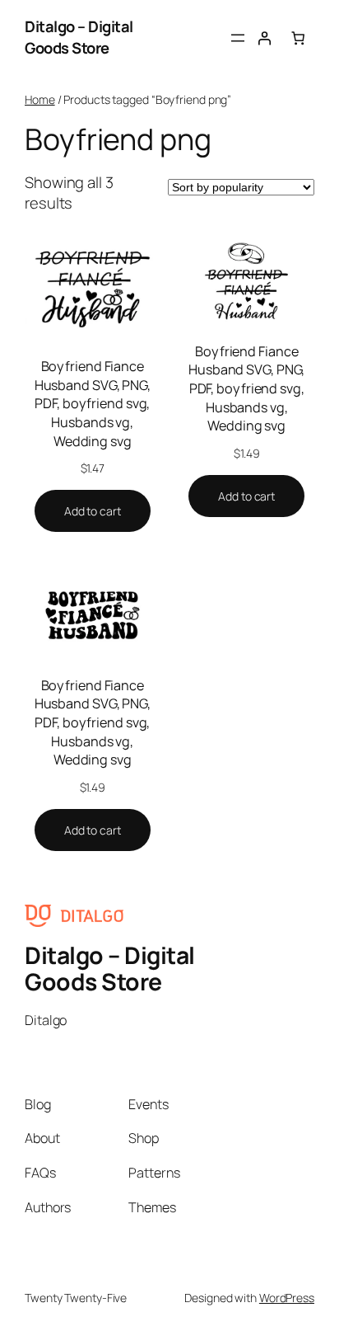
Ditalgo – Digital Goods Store (79, 37)
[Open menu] (238, 38)
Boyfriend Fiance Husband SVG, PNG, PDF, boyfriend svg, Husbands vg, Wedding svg (93, 403)
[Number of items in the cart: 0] (297, 37)
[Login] (264, 37)
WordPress (286, 1297)
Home (40, 99)
